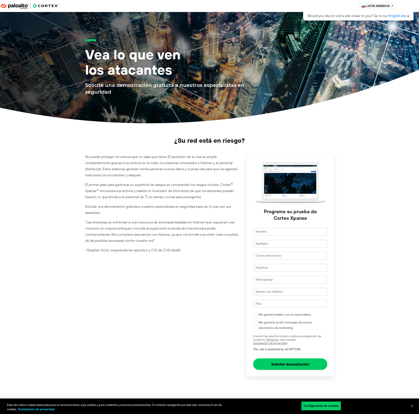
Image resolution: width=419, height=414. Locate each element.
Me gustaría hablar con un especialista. (285, 314)
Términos (272, 339)
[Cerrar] (412, 406)
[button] (377, 6)
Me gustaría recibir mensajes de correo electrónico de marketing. (285, 325)
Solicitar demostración (290, 364)
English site (397, 16)
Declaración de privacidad (270, 343)
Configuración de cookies (321, 405)
